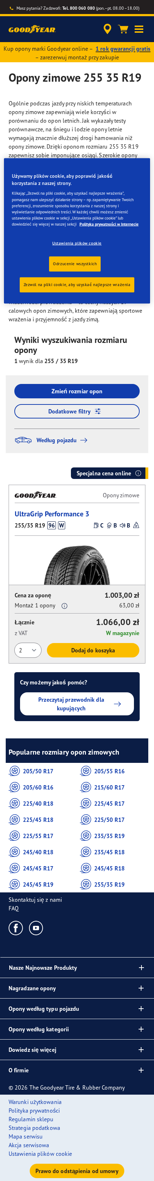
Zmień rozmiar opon (77, 391)
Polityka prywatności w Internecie (109, 223)
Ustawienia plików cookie (77, 242)
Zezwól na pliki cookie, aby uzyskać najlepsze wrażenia (77, 284)
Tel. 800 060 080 (78, 8)
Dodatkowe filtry (69, 411)
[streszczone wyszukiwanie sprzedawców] (107, 29)
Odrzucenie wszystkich (75, 263)
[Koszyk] (123, 29)
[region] (77, 230)
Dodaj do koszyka (93, 650)
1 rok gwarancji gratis (123, 48)
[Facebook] (16, 927)
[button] (139, 29)
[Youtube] (36, 927)
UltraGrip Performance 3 (52, 513)
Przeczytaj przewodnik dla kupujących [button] (71, 704)
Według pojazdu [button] (57, 440)
